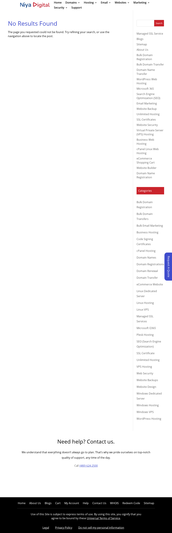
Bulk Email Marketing (150, 225)
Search (159, 23)
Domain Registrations (150, 264)
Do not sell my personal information (101, 527)
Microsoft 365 (145, 88)
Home (58, 2)
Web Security (145, 373)
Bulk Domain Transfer (150, 64)
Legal (45, 527)
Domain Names (146, 257)
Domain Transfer (147, 278)
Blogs (140, 39)
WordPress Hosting (149, 419)
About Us (142, 50)
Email (104, 2)
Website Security (147, 125)
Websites (120, 2)
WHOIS (114, 503)
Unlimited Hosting (148, 114)
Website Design (146, 387)
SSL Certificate (146, 353)
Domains (71, 2)
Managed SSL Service (150, 33)
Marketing (139, 2)
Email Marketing (147, 103)
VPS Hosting (144, 366)
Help (86, 503)
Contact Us (99, 503)
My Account (71, 503)
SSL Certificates (146, 119)
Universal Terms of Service (103, 518)
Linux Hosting (145, 303)
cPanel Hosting (146, 251)
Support (76, 7)
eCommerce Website (150, 284)
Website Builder (147, 168)
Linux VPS (143, 309)
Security (59, 7)
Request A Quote (168, 266)
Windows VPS (145, 412)
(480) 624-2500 (88, 466)
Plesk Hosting (145, 335)
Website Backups (147, 380)
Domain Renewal (147, 271)
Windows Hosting (148, 405)
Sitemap (142, 44)
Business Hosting (147, 232)
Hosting (89, 2)
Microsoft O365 (146, 328)
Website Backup (147, 109)
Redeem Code (131, 503)
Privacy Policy (63, 527)
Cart (58, 503)
